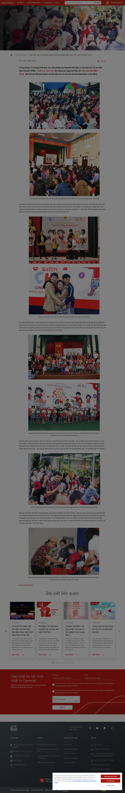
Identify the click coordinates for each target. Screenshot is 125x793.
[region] (87, 781)
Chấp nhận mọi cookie (110, 776)
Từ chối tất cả (110, 781)
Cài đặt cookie (110, 785)
